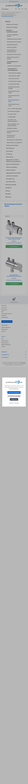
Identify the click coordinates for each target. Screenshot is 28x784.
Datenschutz (11, 402)
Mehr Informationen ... (14, 388)
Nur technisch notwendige (14, 396)
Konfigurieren (14, 399)
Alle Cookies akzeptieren (14, 392)
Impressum (17, 402)
